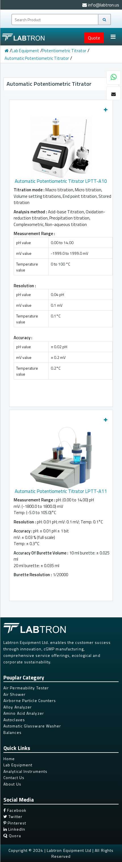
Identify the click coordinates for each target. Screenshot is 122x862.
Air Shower (14, 694)
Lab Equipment (25, 50)
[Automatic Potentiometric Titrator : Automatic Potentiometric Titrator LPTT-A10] (61, 145)
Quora (14, 836)
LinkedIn (16, 829)
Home (9, 759)
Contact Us (13, 777)
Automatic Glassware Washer (32, 726)
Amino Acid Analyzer (23, 713)
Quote (94, 37)
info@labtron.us (103, 4)
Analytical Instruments (25, 771)
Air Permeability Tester (26, 688)
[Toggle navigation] (113, 36)
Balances (12, 732)
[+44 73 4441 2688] (114, 77)
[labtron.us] (24, 36)
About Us (12, 784)
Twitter (14, 816)
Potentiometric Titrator (64, 50)
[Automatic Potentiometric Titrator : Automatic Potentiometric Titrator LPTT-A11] (61, 455)
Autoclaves (14, 720)
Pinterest (16, 823)
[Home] (7, 50)
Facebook (16, 810)
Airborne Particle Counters (29, 700)
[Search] (104, 19)
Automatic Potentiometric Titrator (37, 58)
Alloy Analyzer (17, 707)
